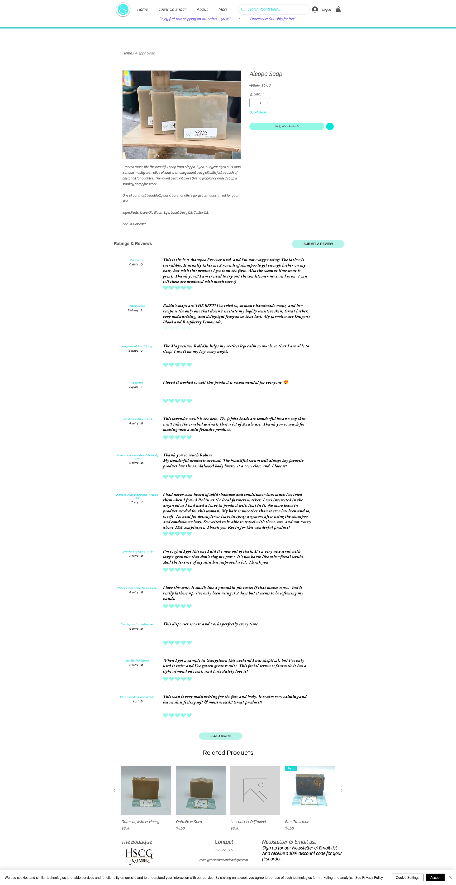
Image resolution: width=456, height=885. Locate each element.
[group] (228, 801)
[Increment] (268, 103)
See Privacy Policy (369, 877)
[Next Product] (341, 790)
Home (127, 53)
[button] (338, 9)
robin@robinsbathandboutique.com (223, 860)
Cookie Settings (407, 877)
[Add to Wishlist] (330, 126)
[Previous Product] (114, 790)
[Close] (450, 877)
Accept (435, 877)
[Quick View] (146, 791)
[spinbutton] (260, 103)
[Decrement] (253, 103)
